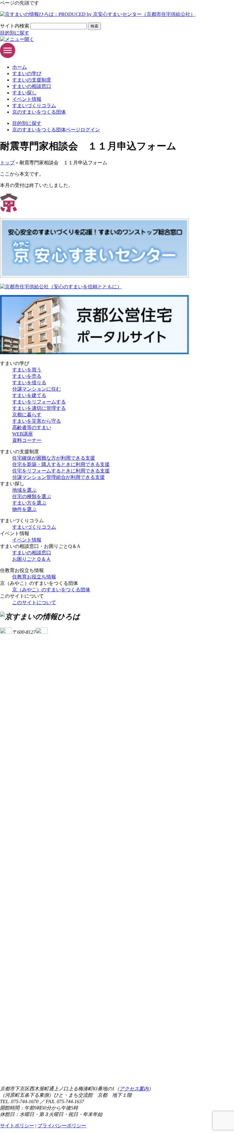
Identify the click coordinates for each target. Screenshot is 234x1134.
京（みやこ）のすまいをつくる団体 (51, 589)
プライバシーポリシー (61, 1125)
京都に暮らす (26, 414)
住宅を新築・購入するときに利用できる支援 (61, 464)
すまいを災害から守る (36, 421)
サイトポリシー (17, 1125)
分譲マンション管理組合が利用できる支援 (58, 477)
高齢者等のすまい (31, 427)
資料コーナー (26, 440)
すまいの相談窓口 (31, 86)
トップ (7, 162)
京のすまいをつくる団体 (39, 112)
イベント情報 (26, 99)
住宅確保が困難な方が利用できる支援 (53, 458)
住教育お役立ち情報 (34, 576)
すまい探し (24, 92)
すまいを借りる (29, 382)
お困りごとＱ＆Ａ (31, 559)
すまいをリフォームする (39, 401)
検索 (94, 26)
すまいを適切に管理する (39, 408)
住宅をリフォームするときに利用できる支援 (61, 470)
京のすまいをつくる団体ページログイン (56, 129)
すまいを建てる (29, 395)
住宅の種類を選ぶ (31, 496)
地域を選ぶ (24, 490)
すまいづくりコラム (34, 105)
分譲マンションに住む (36, 389)
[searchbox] (58, 26)
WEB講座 (22, 433)
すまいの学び (26, 73)
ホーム (19, 67)
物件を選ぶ (24, 509)
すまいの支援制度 (31, 79)
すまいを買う (26, 369)
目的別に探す (14, 32)
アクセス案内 (134, 1088)
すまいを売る (26, 376)
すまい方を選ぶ (29, 502)
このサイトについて (34, 602)
